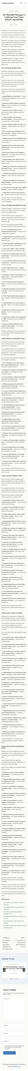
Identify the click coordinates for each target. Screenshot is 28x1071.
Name (6, 1025)
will (14, 23)
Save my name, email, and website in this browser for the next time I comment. (14, 1047)
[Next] (24, 970)
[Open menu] (24, 3)
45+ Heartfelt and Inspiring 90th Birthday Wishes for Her (20, 942)
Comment (7, 999)
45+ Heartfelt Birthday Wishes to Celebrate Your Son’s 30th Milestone (13, 968)
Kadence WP (17, 1066)
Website (6, 1041)
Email (6, 1033)
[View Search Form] (21, 3)
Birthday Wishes (14, 11)
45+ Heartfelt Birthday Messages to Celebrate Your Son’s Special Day (8, 943)
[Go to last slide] (4, 970)
